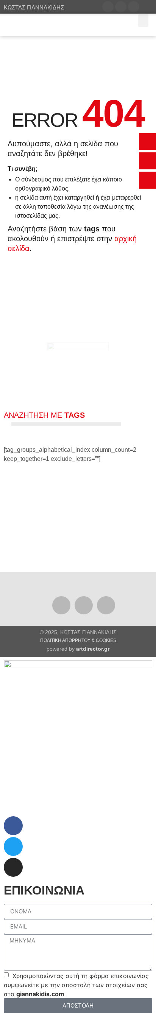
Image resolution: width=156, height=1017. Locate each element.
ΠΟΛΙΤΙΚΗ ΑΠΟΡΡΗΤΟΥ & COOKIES (78, 640)
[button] (147, 141)
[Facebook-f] (61, 605)
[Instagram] (106, 605)
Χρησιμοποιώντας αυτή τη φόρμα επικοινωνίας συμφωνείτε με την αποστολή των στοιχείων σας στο (76, 985)
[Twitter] (84, 605)
